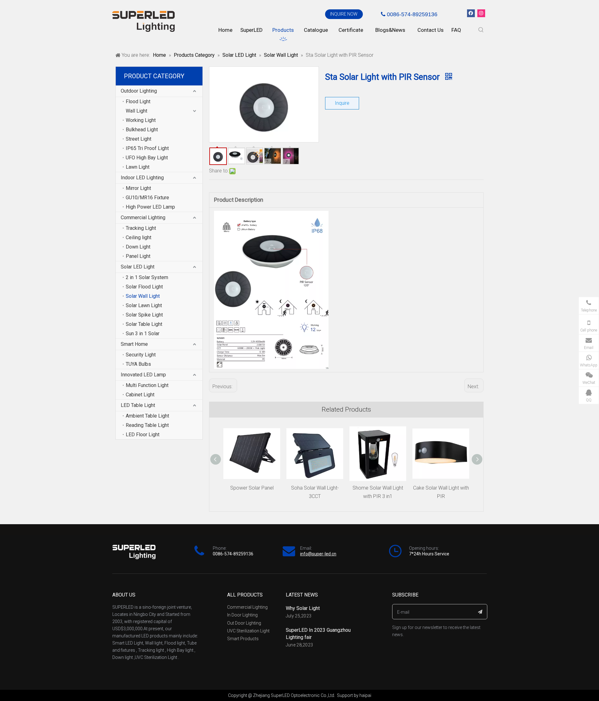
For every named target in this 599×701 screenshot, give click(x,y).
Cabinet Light (140, 395)
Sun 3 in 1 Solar (142, 333)
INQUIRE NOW (344, 14)
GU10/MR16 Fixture (147, 198)
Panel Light (138, 256)
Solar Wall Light (143, 296)
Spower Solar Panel (252, 488)
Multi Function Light (147, 385)
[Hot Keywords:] (481, 30)
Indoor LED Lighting (142, 178)
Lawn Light (137, 167)
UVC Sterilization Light (248, 630)
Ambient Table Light (147, 416)
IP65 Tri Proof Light (147, 148)
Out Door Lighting (244, 623)
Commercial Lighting (143, 217)
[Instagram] (481, 13)
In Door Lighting (242, 614)
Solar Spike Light (144, 315)
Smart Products (243, 638)
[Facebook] (471, 13)
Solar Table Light (144, 324)
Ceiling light (138, 237)
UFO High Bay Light (147, 158)
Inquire (342, 103)
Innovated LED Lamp (143, 375)
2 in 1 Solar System (147, 277)
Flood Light (138, 101)
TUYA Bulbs (138, 364)
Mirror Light (138, 188)
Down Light (138, 247)
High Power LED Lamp (150, 207)
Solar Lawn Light (144, 305)
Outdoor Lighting (139, 91)
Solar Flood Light (144, 287)
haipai (365, 695)
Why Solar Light (303, 608)
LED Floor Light (142, 435)
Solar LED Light (137, 267)
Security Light (141, 355)
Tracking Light (141, 228)
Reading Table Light (147, 425)
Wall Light (136, 111)
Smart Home (134, 344)
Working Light (141, 120)
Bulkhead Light (142, 130)
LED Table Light (138, 405)
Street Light (138, 139)
